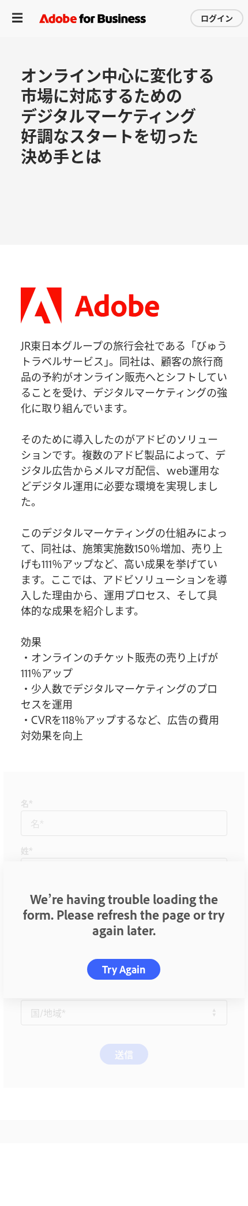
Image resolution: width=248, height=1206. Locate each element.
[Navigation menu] (17, 18)
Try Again (123, 969)
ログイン (217, 18)
